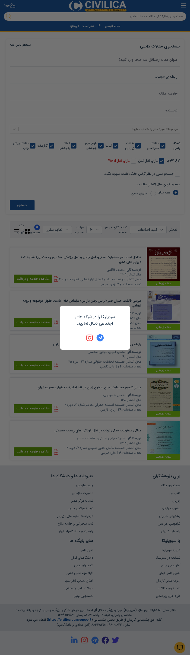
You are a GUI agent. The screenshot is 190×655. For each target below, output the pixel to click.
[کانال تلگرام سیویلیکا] (100, 338)
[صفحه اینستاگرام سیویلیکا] (90, 338)
